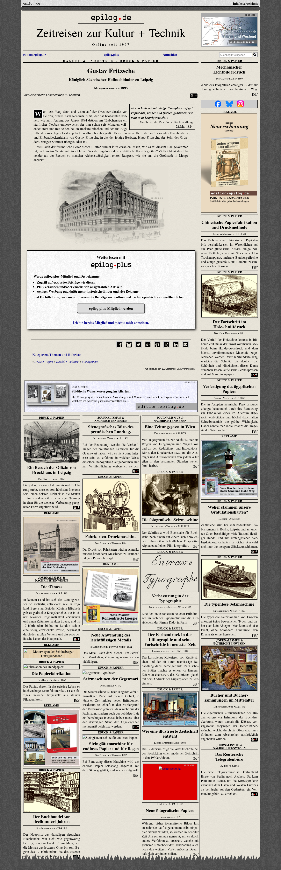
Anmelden (170, 54)
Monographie (90, 362)
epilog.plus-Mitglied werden (111, 308)
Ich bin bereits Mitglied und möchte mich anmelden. (111, 322)
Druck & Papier (139, 61)
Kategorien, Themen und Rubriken (56, 354)
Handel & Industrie (88, 61)
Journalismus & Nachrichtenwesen (110, 419)
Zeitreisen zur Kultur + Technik (111, 32)
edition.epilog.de (34, 54)
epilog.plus (111, 54)
